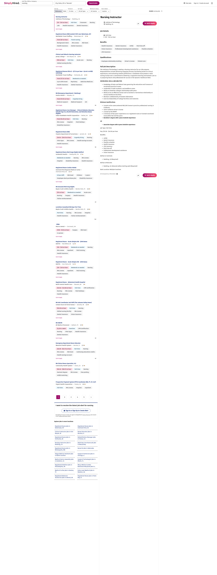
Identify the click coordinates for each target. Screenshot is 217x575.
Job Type (80, 9)
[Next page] (91, 397)
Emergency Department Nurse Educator (68, 343)
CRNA (58, 224)
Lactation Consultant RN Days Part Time (68, 207)
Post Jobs (188, 3)
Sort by (56, 8)
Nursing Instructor (61, 17)
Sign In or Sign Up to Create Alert (77, 411)
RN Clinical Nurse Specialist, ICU (66, 363)
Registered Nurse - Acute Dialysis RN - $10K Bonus (71, 241)
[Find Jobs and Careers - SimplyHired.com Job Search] (11, 3)
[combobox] (37, 3)
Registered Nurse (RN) (63, 132)
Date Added (104, 9)
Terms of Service (86, 414)
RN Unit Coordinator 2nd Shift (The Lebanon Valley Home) (74, 302)
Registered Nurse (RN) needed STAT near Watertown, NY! (73, 34)
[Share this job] (138, 23)
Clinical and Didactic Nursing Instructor (68, 54)
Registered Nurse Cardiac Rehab (66, 167)
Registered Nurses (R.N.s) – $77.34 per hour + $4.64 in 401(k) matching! (74, 72)
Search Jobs (93, 3)
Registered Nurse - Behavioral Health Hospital (70, 282)
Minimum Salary (94, 9)
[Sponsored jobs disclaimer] (162, 11)
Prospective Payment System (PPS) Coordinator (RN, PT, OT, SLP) (76, 382)
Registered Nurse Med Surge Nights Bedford (70, 152)
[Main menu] (212, 3)
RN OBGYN (59, 323)
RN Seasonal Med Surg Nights (65, 187)
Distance (70, 9)
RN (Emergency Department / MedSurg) (68, 93)
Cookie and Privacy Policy (65, 416)
